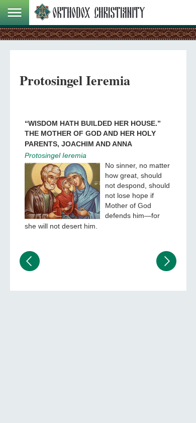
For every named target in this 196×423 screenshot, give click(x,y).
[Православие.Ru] (89, 12)
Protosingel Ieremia (55, 155)
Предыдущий (30, 261)
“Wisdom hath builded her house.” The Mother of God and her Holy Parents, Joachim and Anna (93, 133)
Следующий (166, 261)
